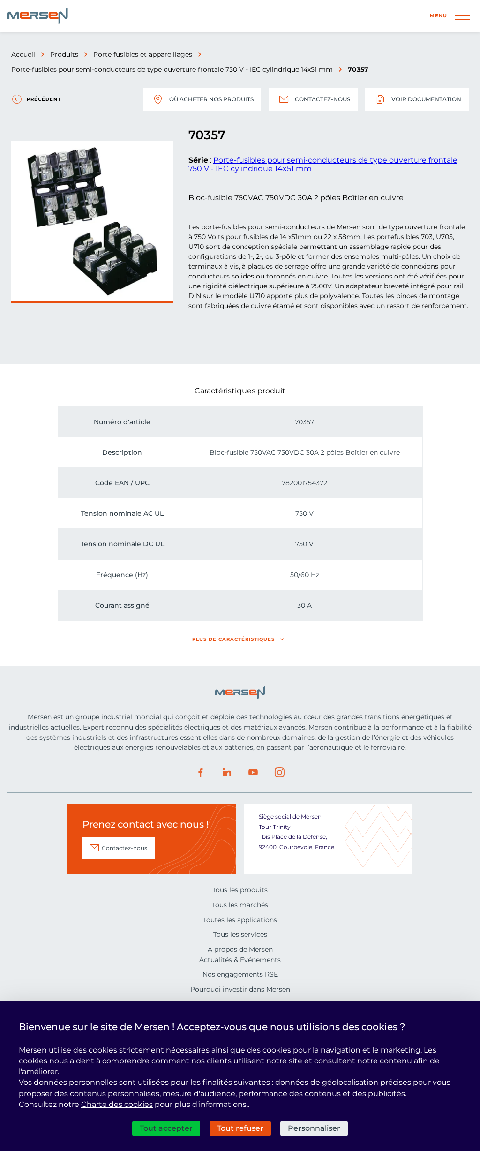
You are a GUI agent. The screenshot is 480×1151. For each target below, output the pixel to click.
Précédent (44, 99)
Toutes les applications (240, 920)
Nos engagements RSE (240, 974)
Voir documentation (426, 99)
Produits (64, 54)
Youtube (253, 772)
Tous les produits (240, 890)
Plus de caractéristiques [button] (233, 639)
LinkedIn (227, 772)
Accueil (23, 54)
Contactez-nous (322, 99)
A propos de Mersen (240, 949)
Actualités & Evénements (240, 959)
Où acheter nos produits (211, 99)
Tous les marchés (240, 905)
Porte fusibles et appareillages (142, 54)
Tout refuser (240, 1128)
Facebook (200, 772)
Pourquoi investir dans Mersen (240, 989)
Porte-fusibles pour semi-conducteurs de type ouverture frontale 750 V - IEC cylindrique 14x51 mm (172, 69)
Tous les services (240, 934)
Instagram (279, 772)
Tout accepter (166, 1128)
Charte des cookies (117, 1104)
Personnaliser (314, 1128)
